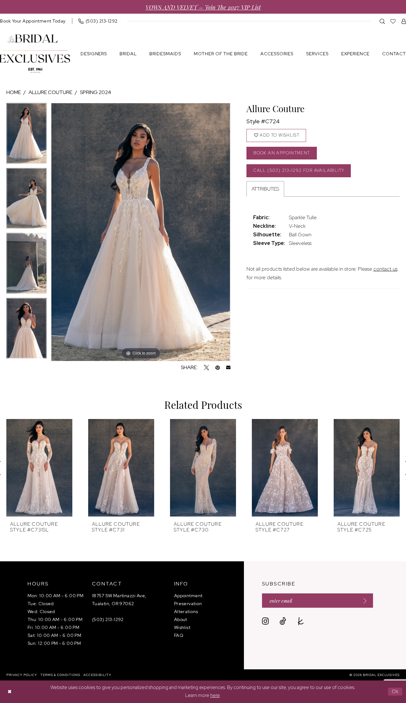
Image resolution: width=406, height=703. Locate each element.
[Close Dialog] (9, 691)
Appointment (188, 595)
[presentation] (39, 468)
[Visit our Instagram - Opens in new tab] (265, 621)
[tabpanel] (26, 135)
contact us (385, 269)
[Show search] (382, 21)
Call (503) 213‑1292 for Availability (298, 170)
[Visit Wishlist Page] (393, 21)
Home (13, 92)
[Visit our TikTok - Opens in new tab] (282, 621)
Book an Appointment (281, 153)
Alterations (186, 611)
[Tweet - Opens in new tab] (206, 367)
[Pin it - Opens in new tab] (217, 367)
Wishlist (182, 627)
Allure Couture (50, 92)
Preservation (188, 603)
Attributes (265, 189)
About (180, 619)
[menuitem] (98, 21)
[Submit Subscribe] (363, 600)
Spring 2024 (95, 92)
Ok (395, 691)
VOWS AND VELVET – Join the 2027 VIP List (203, 7)
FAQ (178, 635)
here (214, 695)
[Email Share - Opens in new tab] (228, 367)
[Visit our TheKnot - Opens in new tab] (301, 621)
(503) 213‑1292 (108, 619)
